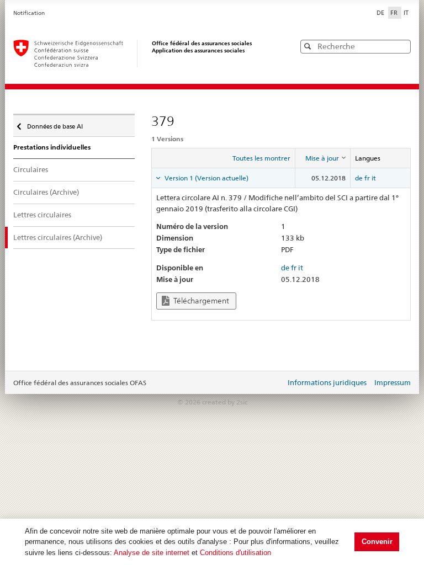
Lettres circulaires (42, 214)
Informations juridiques (327, 382)
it (374, 178)
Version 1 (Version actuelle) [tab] (205, 178)
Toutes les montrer (261, 158)
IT (406, 13)
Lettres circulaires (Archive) (57, 237)
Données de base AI (54, 123)
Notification (29, 13)
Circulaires (30, 169)
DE (381, 13)
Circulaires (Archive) (46, 192)
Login (275, 383)
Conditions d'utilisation (235, 552)
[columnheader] (322, 158)
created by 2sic (224, 402)
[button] (401, 46)
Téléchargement (200, 300)
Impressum (392, 382)
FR (394, 13)
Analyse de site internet (151, 552)
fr (367, 178)
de (359, 178)
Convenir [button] (377, 541)
